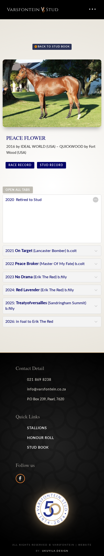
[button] (92, 9)
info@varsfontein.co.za (46, 389)
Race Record (19, 165)
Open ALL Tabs (18, 189)
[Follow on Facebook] (20, 478)
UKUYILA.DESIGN (55, 551)
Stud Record (51, 165)
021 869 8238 (39, 379)
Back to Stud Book (54, 46)
